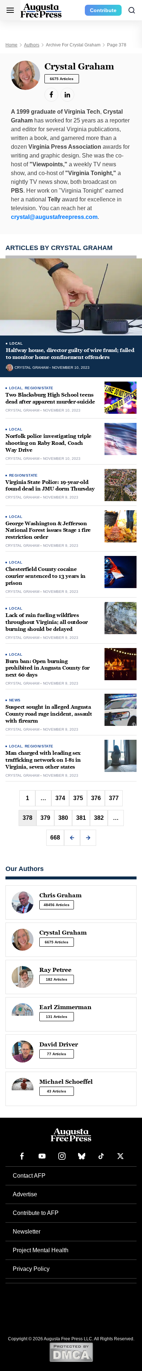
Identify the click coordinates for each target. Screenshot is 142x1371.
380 (63, 818)
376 (96, 798)
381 (81, 818)
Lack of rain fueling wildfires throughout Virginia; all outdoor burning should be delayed (46, 622)
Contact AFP (29, 1176)
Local (16, 343)
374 (60, 798)
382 (99, 818)
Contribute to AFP (36, 1213)
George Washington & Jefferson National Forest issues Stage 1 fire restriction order (48, 530)
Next (88, 838)
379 (45, 818)
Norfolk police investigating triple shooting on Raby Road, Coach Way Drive (48, 443)
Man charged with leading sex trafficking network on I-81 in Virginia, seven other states (43, 760)
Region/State (39, 388)
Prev (72, 838)
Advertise (25, 1194)
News (15, 700)
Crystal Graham (31, 368)
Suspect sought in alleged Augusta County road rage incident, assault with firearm (48, 714)
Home (11, 45)
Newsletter (26, 1231)
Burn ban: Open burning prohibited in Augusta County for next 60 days (47, 668)
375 (78, 798)
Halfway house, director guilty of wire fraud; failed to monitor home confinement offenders (70, 354)
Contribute (103, 10)
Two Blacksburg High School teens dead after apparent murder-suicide (50, 398)
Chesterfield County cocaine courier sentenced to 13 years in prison (45, 576)
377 (114, 798)
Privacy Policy (31, 1269)
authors (31, 45)
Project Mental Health (40, 1250)
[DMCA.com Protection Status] (71, 1352)
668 (55, 837)
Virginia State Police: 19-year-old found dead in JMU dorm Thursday (49, 486)
